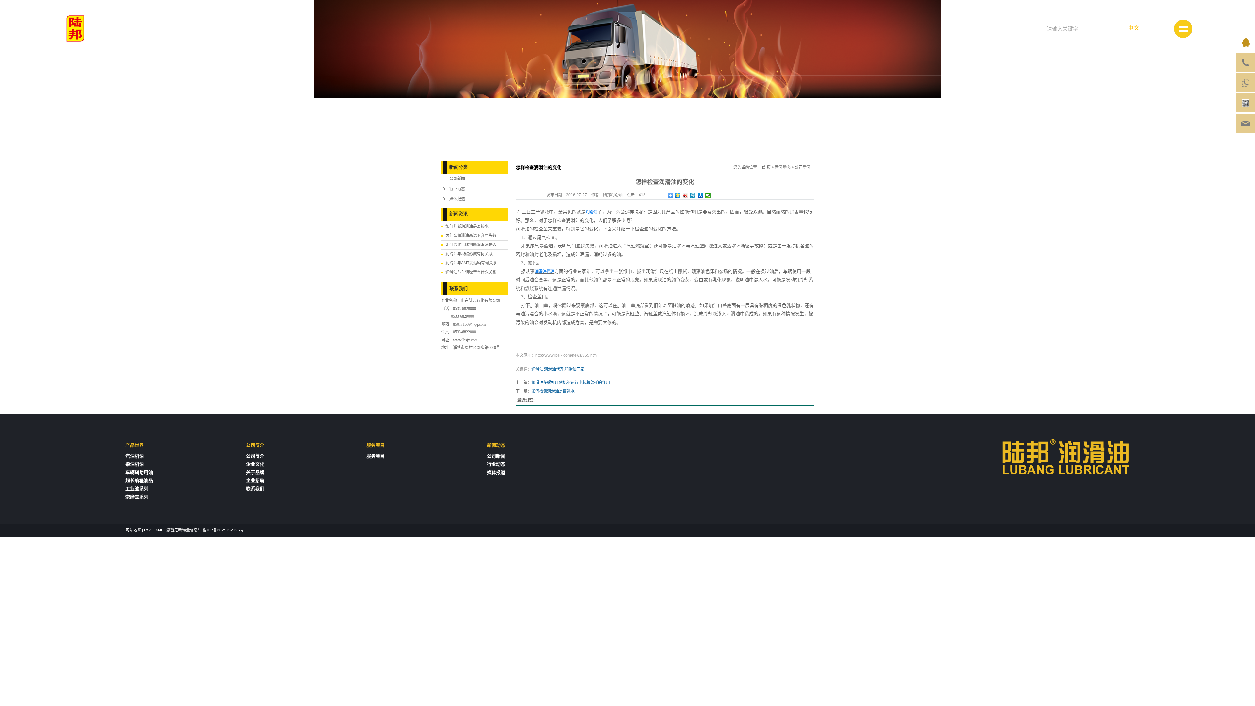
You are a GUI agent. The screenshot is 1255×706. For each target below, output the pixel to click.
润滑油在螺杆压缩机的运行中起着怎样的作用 (570, 382)
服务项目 (375, 456)
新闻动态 (783, 167)
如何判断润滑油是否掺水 (467, 226)
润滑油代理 (554, 369)
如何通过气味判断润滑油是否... (472, 245)
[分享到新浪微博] (685, 195)
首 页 (766, 167)
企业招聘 (255, 480)
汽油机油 (135, 456)
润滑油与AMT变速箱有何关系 (471, 263)
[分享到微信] (708, 195)
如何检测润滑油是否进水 (553, 391)
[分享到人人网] (700, 195)
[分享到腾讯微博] (693, 195)
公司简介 (255, 456)
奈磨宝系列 (137, 497)
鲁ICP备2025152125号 (223, 530)
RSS (148, 530)
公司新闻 (457, 178)
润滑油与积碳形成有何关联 (469, 254)
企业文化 (255, 464)
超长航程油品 (139, 480)
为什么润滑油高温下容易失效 (470, 235)
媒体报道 (457, 199)
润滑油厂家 (574, 369)
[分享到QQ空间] (678, 195)
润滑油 (537, 369)
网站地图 (133, 530)
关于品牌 (255, 472)
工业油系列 (137, 488)
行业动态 (457, 189)
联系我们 (255, 488)
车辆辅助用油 (139, 472)
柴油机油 (135, 464)
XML (159, 530)
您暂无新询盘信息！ (184, 530)
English (1159, 28)
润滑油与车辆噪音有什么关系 (470, 272)
